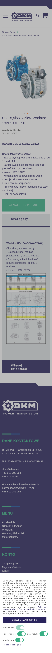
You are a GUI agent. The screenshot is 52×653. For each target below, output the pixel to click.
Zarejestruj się (10, 563)
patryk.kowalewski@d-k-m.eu (18, 488)
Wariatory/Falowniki (13, 533)
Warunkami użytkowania (32, 609)
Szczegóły (19, 218)
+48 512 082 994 (11, 472)
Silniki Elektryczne (12, 526)
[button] (25, 113)
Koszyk (6, 570)
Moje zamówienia (11, 567)
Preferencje (9, 634)
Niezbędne (9, 628)
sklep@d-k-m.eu (11, 469)
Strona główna (8, 32)
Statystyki (32, 634)
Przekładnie (8, 522)
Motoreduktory (10, 537)
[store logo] (21, 16)
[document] (26, 613)
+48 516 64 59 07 (12, 476)
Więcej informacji (20, 367)
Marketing (8, 640)
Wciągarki (7, 529)
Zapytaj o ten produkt (23, 204)
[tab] (26, 220)
